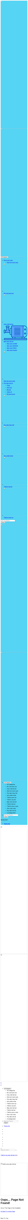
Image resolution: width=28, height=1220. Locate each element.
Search (2, 522)
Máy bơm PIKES (12, 348)
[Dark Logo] (14, 128)
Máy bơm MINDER (12, 346)
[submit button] (16, 1150)
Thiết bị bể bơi (8, 486)
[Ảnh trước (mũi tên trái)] (2, 610)
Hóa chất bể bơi (8, 324)
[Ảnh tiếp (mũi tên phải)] (25, 610)
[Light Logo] (14, 256)
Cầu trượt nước (8, 260)
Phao (8, 385)
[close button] (1, 1148)
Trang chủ (7, 824)
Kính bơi (9, 387)
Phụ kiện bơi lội (8, 383)
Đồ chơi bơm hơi (9, 293)
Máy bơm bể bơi (8, 341)
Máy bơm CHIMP (12, 343)
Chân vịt (9, 392)
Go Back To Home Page (8, 1211)
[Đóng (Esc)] (23, 1)
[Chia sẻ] (19, 1)
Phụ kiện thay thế (9, 425)
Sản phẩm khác (8, 456)
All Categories (4, 257)
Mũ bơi (9, 390)
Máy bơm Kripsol (12, 350)
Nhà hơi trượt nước (12, 262)
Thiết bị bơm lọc (8, 517)
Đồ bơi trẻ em (11, 394)
